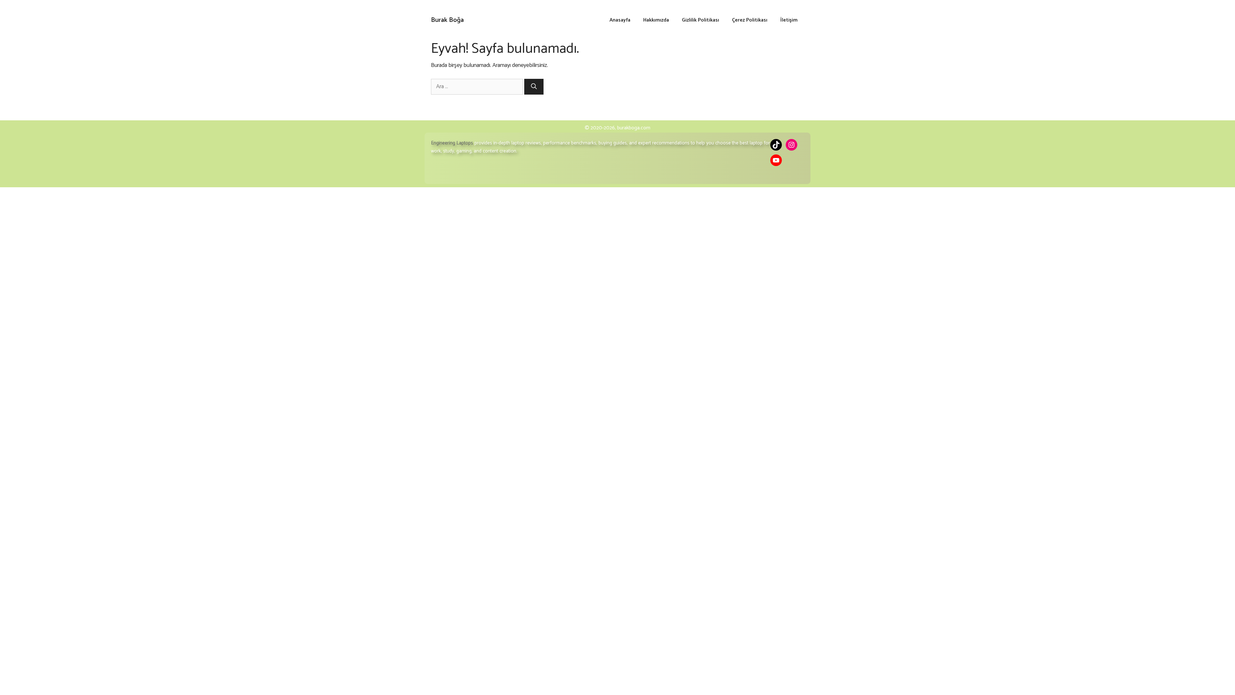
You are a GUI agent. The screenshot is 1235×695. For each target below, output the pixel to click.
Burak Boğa (447, 20)
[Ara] (534, 87)
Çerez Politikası (749, 20)
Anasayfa (619, 20)
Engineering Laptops (452, 143)
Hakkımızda (656, 20)
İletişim (789, 20)
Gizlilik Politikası (700, 20)
